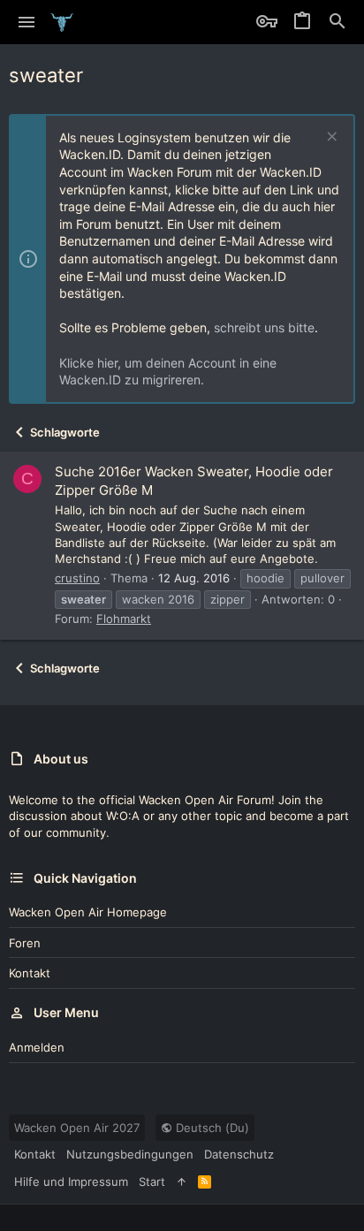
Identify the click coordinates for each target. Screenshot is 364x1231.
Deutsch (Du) (210, 1128)
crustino (77, 578)
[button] (27, 22)
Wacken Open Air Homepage (88, 912)
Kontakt (29, 973)
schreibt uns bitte (264, 327)
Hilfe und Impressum (71, 1181)
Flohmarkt (123, 619)
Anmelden (36, 1047)
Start (152, 1181)
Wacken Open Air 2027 (77, 1128)
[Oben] (182, 1181)
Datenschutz (239, 1154)
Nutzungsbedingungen (129, 1154)
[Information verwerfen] (330, 138)
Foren (25, 943)
